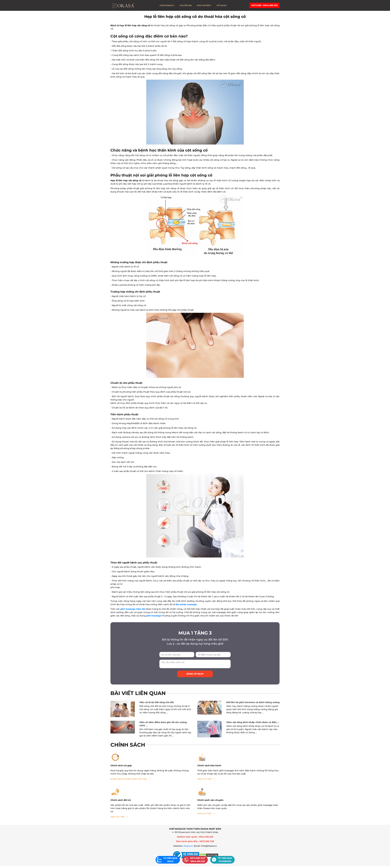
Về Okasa (221, 5)
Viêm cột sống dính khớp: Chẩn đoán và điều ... (252, 722)
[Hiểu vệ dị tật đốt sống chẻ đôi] (122, 709)
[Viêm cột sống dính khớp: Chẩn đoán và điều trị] (209, 729)
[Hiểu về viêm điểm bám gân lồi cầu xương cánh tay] (122, 727)
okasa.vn (188, 846)
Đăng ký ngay (195, 673)
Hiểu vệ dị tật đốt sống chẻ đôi (156, 702)
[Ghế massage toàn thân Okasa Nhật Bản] (122, 5)
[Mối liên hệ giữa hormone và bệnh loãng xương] (209, 707)
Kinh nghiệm (203, 5)
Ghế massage (166, 5)
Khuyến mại (186, 5)
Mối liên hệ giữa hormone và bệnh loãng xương (253, 702)
